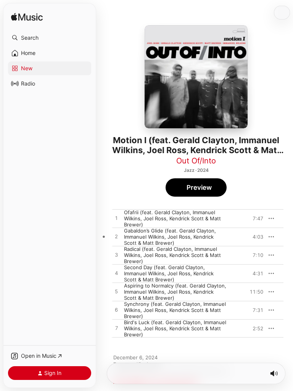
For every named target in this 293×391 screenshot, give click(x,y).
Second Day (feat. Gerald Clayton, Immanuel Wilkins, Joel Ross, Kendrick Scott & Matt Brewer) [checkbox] (169, 273)
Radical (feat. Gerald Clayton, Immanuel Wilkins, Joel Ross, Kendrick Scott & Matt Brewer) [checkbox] (172, 255)
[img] (27, 17)
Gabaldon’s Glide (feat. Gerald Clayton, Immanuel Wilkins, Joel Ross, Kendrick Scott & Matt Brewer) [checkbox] (170, 237)
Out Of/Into (196, 160)
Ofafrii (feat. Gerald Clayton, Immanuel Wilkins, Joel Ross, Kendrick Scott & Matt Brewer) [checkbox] (172, 218)
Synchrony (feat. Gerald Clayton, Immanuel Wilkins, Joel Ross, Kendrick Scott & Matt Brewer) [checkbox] (175, 310)
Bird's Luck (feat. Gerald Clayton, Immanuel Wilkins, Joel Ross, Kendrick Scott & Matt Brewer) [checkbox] (175, 328)
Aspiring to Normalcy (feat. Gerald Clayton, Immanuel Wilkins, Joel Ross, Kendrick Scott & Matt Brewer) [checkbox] (175, 292)
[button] (49, 37)
